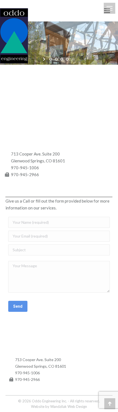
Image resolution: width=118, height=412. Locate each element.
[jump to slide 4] (67, 59)
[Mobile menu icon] (107, 10)
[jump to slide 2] (56, 59)
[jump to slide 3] (61, 59)
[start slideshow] (44, 59)
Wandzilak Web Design (68, 406)
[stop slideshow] (73, 59)
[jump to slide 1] (51, 59)
